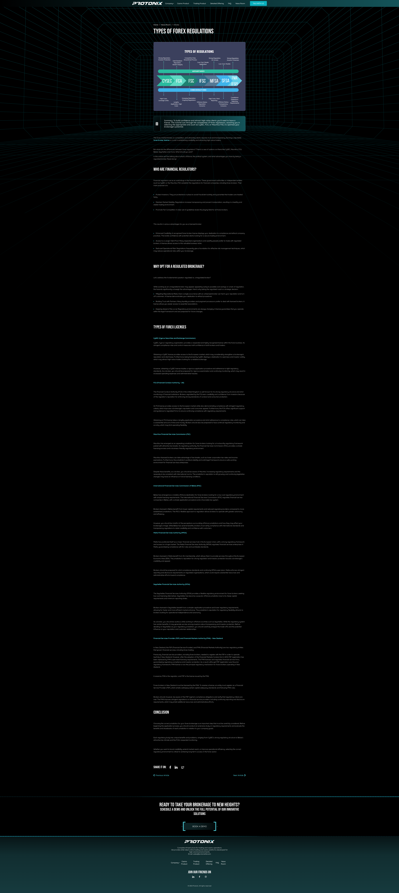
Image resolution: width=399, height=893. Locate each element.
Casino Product (183, 3)
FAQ (229, 3)
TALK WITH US (258, 3)
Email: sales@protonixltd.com (199, 854)
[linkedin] (176, 767)
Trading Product (199, 3)
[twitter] (182, 767)
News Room (240, 3)
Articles (176, 25)
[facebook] (170, 767)
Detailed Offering (217, 3)
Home (155, 25)
